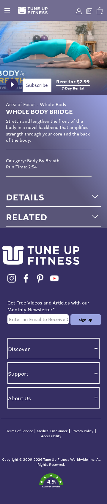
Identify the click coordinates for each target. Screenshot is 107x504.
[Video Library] (89, 10)
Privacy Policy (82, 430)
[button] (51, 481)
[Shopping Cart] (100, 10)
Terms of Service (19, 430)
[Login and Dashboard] (79, 10)
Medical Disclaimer (52, 430)
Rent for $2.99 (73, 85)
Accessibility (51, 435)
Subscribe (37, 85)
